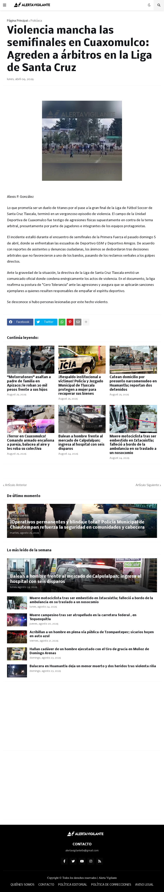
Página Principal (17, 20)
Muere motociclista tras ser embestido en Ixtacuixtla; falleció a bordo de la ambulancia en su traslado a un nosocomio (133, 445)
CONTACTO (46, 884)
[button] (4, 5)
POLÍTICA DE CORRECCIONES (111, 884)
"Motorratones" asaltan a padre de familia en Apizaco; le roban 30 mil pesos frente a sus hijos (29, 383)
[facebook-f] (64, 861)
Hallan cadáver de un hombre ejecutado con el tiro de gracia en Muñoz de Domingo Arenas (89, 651)
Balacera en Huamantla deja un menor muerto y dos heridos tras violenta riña (93, 666)
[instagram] (90, 861)
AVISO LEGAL (144, 884)
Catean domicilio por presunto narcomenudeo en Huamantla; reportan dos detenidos (133, 383)
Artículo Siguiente (147, 485)
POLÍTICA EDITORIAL (72, 884)
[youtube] (82, 861)
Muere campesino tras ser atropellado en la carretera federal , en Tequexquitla (83, 617)
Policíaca (36, 20)
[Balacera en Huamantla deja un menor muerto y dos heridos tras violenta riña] (17, 670)
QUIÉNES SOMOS (22, 884)
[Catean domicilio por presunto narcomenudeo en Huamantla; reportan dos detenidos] (133, 360)
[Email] (78, 322)
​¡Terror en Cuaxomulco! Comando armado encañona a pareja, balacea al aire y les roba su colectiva (30, 443)
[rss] (99, 861)
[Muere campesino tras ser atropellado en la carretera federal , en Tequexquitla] (17, 619)
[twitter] (73, 861)
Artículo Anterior (16, 485)
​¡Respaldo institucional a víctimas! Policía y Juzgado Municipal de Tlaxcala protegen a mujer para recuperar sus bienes (80, 385)
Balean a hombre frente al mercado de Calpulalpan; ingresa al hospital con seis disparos (81, 443)
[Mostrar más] (86, 322)
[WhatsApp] (62, 322)
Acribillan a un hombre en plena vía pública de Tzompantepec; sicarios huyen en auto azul (92, 634)
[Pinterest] (70, 322)
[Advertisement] (82, 718)
